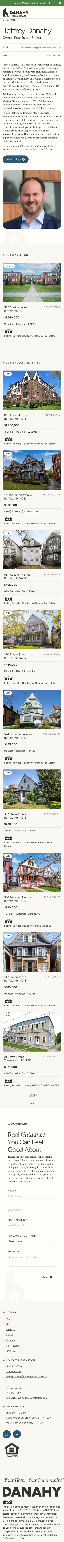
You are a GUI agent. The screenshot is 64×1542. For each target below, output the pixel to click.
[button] (60, 3)
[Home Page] (16, 12)
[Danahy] (32, 1492)
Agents (11, 20)
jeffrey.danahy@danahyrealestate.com (41, 47)
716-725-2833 (54, 55)
